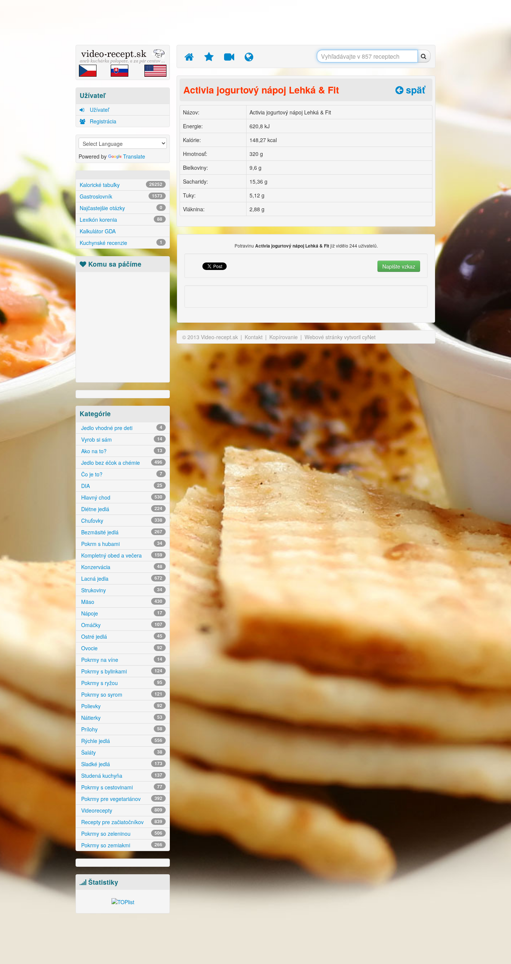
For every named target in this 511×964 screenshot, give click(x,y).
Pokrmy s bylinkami (121, 671)
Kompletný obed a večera (121, 555)
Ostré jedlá (121, 636)
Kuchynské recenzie (121, 242)
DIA (121, 485)
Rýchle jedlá (121, 741)
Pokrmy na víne (121, 659)
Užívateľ (98, 109)
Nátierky (121, 717)
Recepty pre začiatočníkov (121, 822)
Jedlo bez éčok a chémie (121, 462)
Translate (134, 156)
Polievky (121, 706)
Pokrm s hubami (121, 543)
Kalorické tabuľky (121, 184)
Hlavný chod (121, 497)
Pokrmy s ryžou (121, 683)
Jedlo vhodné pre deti (121, 428)
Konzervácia (121, 567)
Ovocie (121, 648)
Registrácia (102, 121)
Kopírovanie (283, 337)
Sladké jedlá (121, 764)
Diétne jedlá (121, 509)
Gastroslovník (121, 196)
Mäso (121, 601)
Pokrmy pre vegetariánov (121, 798)
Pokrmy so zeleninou (121, 833)
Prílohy (121, 729)
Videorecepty (121, 810)
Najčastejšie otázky (121, 208)
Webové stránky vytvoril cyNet (340, 337)
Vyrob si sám (121, 439)
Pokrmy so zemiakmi (121, 845)
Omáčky (121, 625)
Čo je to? (121, 474)
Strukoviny (121, 590)
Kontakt (254, 337)
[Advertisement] (40, 118)
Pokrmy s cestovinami (121, 787)
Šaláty (121, 752)
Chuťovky (121, 520)
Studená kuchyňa (121, 775)
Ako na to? (121, 451)
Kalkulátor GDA (98, 231)
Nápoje (121, 613)
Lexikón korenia (121, 219)
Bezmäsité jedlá (121, 532)
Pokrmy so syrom (121, 694)
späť (414, 89)
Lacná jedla (121, 578)
